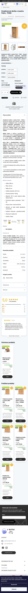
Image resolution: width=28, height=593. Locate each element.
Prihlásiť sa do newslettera (9, 521)
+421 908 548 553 (8, 543)
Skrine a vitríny (9, 277)
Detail (7, 376)
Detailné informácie (6, 63)
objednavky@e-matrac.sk (10, 540)
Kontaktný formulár (8, 552)
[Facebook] (2, 547)
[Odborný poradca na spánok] (17, 4)
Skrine (23, 260)
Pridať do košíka (14, 92)
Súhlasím (14, 589)
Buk (22, 257)
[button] (25, 105)
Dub (24, 257)
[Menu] (25, 4)
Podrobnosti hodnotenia (19, 16)
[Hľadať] (14, 4)
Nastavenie (14, 584)
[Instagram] (6, 547)
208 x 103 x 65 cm (21, 263)
